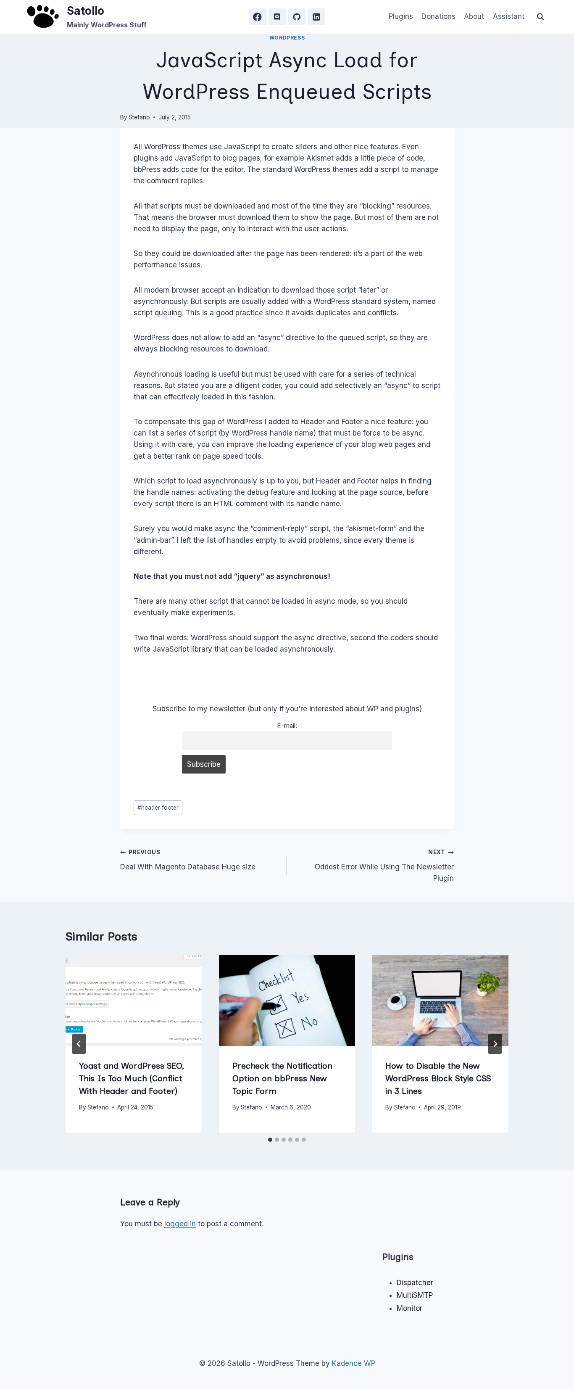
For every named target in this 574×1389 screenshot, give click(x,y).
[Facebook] (257, 17)
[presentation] (134, 1000)
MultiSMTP (415, 1295)
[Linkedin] (316, 17)
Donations (438, 16)
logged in (180, 1224)
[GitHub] (296, 17)
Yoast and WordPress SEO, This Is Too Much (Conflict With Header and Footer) (131, 1078)
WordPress (287, 37)
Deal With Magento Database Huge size (187, 860)
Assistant (508, 16)
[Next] (495, 1044)
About (474, 16)
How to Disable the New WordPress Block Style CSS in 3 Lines (438, 1078)
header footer (158, 807)
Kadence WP (353, 1363)
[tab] (270, 1140)
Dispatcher (415, 1282)
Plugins (401, 16)
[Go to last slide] (79, 1044)
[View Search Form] (540, 16)
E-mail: (287, 726)
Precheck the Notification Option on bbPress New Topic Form (282, 1078)
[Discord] (277, 17)
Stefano (139, 117)
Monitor (409, 1308)
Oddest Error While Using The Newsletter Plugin (384, 865)
